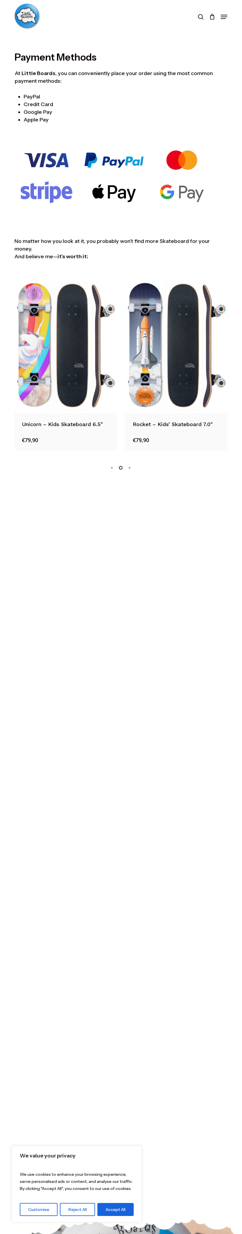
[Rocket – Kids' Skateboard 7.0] (176, 345)
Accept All (115, 1209)
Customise (38, 1209)
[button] (224, 17)
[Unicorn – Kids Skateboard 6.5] (65, 345)
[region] (77, 1184)
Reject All (77, 1209)
